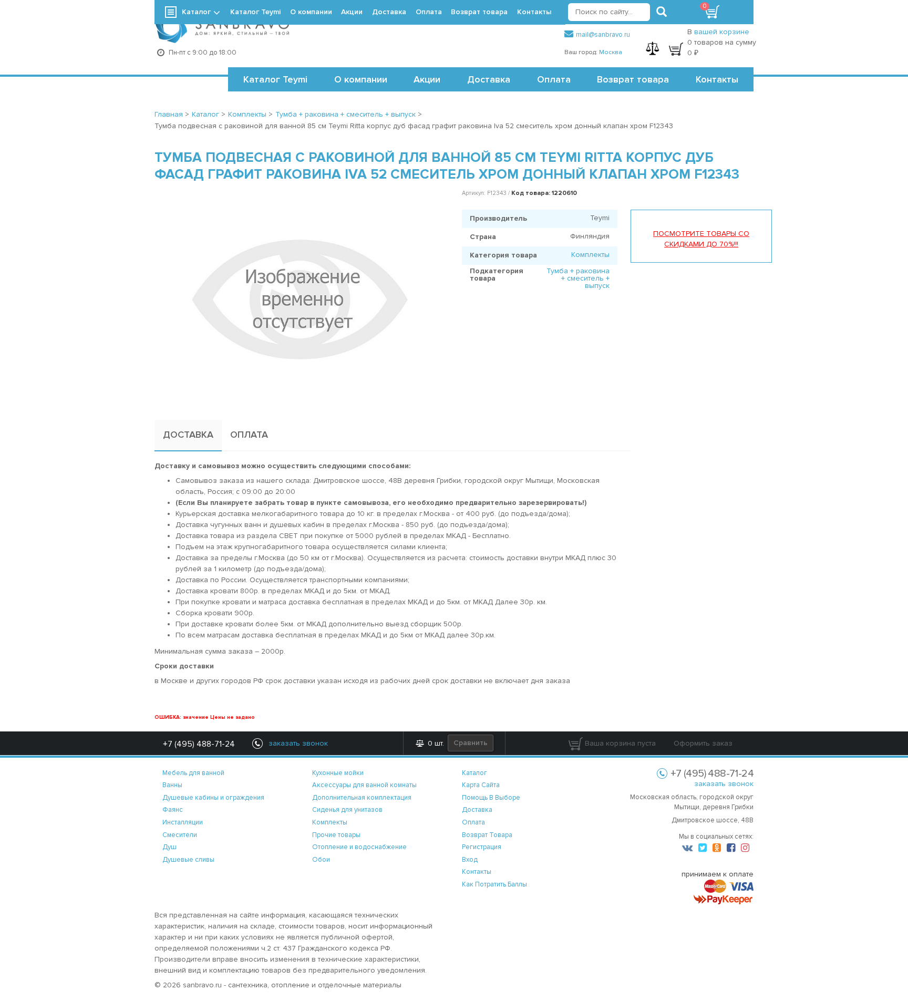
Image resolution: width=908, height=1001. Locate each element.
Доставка (488, 79)
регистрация (481, 847)
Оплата (554, 79)
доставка (477, 810)
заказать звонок (724, 783)
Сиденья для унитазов (347, 810)
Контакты (717, 79)
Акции (427, 79)
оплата (473, 822)
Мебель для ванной (193, 773)
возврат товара (487, 835)
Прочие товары (336, 835)
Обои (321, 859)
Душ (169, 847)
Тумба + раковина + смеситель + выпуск (578, 278)
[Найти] (661, 12)
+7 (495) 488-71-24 (199, 744)
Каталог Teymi (275, 79)
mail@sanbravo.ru (603, 34)
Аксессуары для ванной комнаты (364, 785)
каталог (474, 773)
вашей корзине (721, 31)
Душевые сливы (188, 859)
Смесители (179, 835)
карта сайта (481, 785)
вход (470, 859)
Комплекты (590, 254)
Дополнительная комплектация (361, 797)
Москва (610, 52)
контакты (476, 872)
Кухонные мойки (338, 773)
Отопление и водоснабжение (359, 847)
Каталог (196, 11)
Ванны (172, 785)
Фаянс (172, 810)
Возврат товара (633, 79)
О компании (360, 79)
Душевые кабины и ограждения (213, 797)
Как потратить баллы (494, 884)
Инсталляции (182, 822)
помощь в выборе (491, 797)
